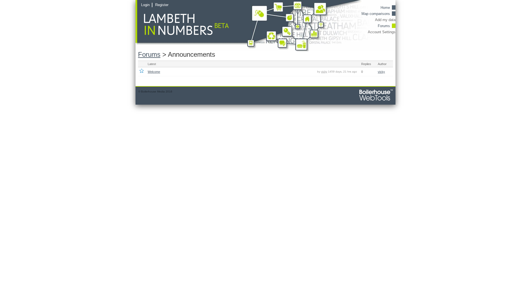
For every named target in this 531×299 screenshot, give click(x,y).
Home (385, 8)
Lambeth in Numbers (193, 25)
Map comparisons (375, 14)
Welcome (154, 71)
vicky (324, 71)
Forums (384, 26)
